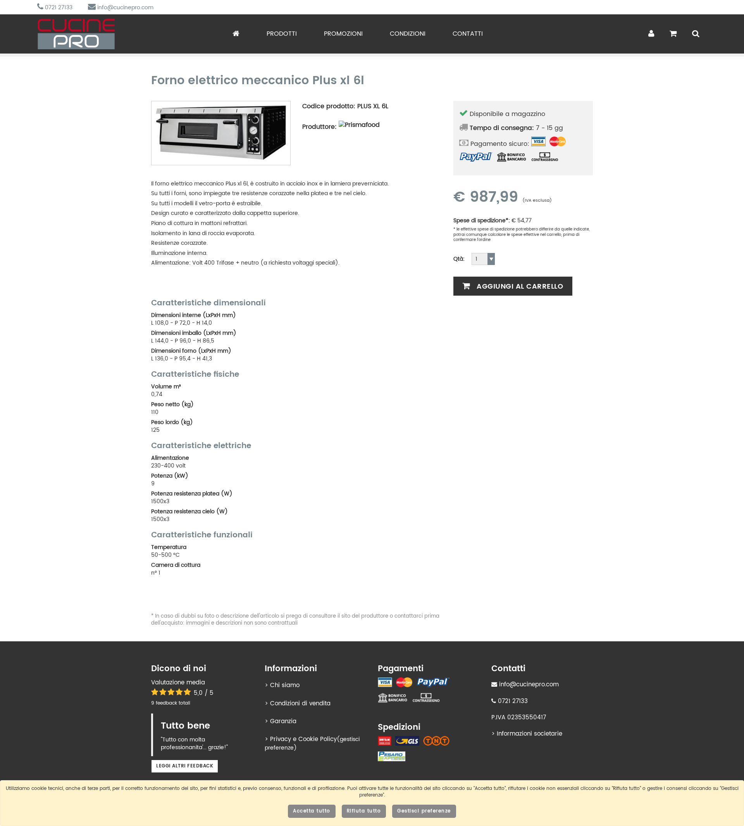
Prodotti (282, 34)
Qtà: (459, 259)
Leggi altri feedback (184, 766)
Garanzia (283, 721)
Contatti (468, 34)
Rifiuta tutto (364, 811)
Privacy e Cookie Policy (303, 739)
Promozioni (343, 34)
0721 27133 (57, 7)
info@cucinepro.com (124, 7)
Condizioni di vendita (300, 703)
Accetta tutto (312, 811)
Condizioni (407, 34)
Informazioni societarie (529, 734)
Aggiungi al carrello (519, 286)
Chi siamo (285, 685)
